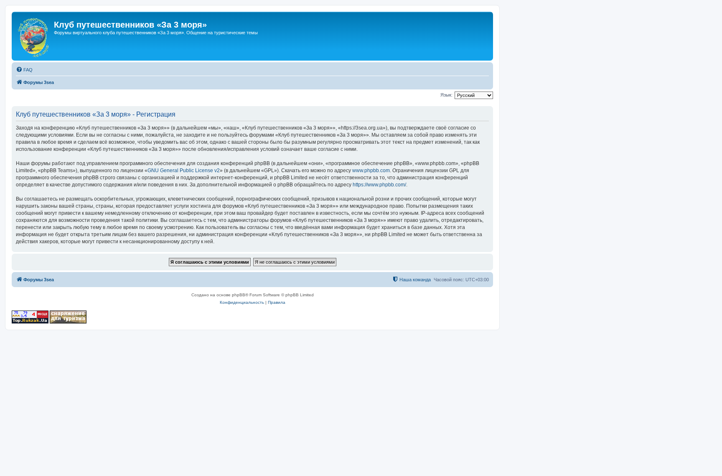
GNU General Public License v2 (183, 170)
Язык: (446, 94)
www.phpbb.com (371, 170)
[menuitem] (24, 70)
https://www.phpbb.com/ (379, 185)
